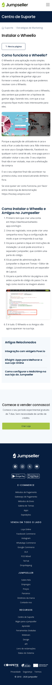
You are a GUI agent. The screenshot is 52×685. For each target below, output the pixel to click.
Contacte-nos (26, 602)
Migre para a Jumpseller (26, 621)
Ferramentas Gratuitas (26, 630)
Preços (26, 589)
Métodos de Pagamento (26, 492)
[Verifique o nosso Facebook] (15, 466)
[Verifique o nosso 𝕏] (29, 466)
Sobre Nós (26, 580)
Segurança (27, 671)
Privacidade (16, 671)
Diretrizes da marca (26, 598)
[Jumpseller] (26, 455)
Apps (26, 510)
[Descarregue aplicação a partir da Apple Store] (34, 476)
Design (26, 639)
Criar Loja (26, 426)
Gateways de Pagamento (26, 496)
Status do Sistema (26, 653)
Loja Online (26, 529)
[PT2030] (26, 665)
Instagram (26, 538)
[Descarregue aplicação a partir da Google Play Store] (18, 476)
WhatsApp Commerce (26, 542)
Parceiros (26, 593)
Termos (37, 671)
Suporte (9, 27)
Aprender (26, 626)
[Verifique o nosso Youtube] (37, 466)
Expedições (26, 514)
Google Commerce (26, 547)
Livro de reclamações (26, 648)
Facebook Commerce (26, 533)
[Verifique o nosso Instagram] (22, 466)
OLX (26, 552)
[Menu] (47, 5)
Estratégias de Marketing (30, 27)
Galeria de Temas (26, 505)
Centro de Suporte (26, 617)
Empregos (26, 584)
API (26, 644)
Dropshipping (26, 565)
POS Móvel (26, 556)
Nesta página (14, 46)
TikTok (26, 561)
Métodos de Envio (26, 501)
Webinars (26, 635)
